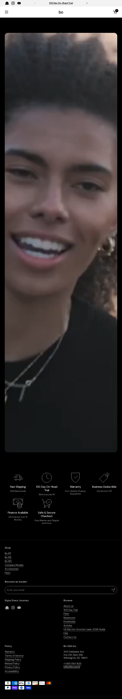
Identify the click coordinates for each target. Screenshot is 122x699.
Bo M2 (8, 557)
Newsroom (69, 617)
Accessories (12, 568)
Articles (68, 625)
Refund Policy (12, 663)
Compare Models (14, 565)
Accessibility (12, 671)
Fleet (7, 572)
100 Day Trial (71, 610)
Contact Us (70, 637)
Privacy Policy (12, 667)
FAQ (66, 633)
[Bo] (61, 12)
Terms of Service (14, 655)
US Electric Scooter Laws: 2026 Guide (84, 629)
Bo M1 (8, 553)
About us (69, 606)
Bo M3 (8, 561)
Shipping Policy (13, 659)
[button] (115, 12)
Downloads (69, 621)
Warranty (10, 651)
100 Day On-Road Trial (61, 3)
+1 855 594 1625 (72, 663)
